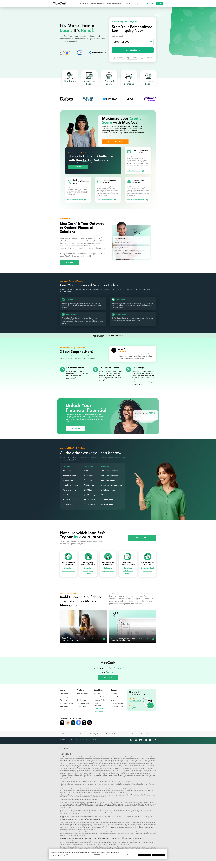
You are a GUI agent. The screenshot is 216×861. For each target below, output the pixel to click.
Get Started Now (115, 142)
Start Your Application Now (136, 199)
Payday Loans (68, 480)
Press (112, 710)
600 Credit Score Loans (110, 480)
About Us (127, 3)
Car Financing (82, 697)
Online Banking (82, 710)
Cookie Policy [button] (97, 854)
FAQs (112, 700)
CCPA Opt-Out (95, 734)
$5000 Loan (88, 504)
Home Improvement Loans (111, 485)
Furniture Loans (107, 504)
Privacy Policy (66, 734)
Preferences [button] (61, 855)
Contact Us (114, 697)
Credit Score (81, 700)
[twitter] (135, 740)
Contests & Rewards (118, 706)
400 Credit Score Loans (110, 471)
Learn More (78, 167)
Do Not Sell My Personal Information (115, 734)
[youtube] (150, 740)
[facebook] (131, 740)
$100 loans (88, 471)
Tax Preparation (83, 703)
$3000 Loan (88, 499)
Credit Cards (81, 706)
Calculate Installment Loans (128, 571)
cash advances (81, 356)
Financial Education (113, 3)
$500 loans (88, 480)
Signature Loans (69, 499)
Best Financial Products (75, 199)
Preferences (130, 855)
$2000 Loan (88, 495)
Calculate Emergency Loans (88, 571)
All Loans (83, 3)
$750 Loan (88, 485)
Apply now (108, 677)
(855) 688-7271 (134, 708)
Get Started (75, 428)
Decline (144, 855)
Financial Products (96, 3)
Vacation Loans (107, 499)
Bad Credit (67, 504)
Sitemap (134, 734)
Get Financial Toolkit (145, 639)
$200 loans (88, 475)
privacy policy (139, 838)
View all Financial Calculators (142, 538)
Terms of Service (80, 734)
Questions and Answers (105, 199)
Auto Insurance (82, 694)
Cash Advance (68, 495)
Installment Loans (69, 485)
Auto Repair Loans (108, 490)
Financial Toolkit (99, 700)
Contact (69, 262)
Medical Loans (106, 495)
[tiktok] (154, 740)
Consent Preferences (147, 734)
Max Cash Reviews (117, 703)
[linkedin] (140, 740)
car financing (69, 356)
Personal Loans (68, 490)
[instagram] (145, 740)
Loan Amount (117, 36)
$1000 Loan (88, 490)
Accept (158, 855)
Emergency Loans (69, 475)
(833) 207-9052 (135, 701)
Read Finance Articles (95, 639)
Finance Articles (99, 697)
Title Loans (67, 471)
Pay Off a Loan (99, 694)
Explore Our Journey (134, 171)
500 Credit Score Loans (110, 475)
